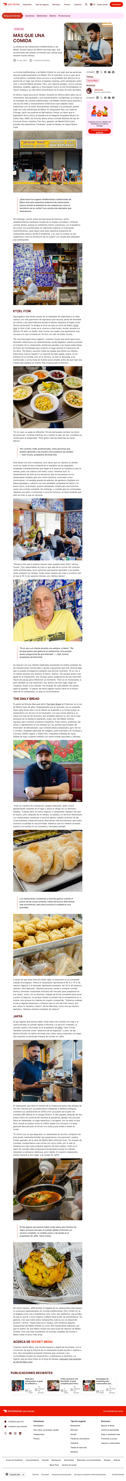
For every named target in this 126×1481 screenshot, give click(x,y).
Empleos (107, 1460)
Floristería (74, 1443)
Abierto (52, 16)
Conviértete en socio (113, 1411)
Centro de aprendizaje (110, 1430)
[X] (101, 72)
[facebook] (105, 72)
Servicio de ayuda (69, 1465)
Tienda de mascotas (79, 1447)
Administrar (41, 16)
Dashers (45, 1460)
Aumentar (29, 16)
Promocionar (64, 16)
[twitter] (5, 1434)
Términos (35, 1474)
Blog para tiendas (12, 16)
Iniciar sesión (102, 4)
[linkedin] (97, 72)
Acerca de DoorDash (14, 1460)
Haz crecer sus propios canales (46, 1430)
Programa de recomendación (61, 1474)
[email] (109, 72)
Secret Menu (92, 80)
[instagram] (15, 1434)
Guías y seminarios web (110, 1434)
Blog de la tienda (107, 1426)
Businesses (56, 1460)
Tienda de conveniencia (80, 1439)
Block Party (54, 1465)
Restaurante (75, 1426)
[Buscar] (86, 4)
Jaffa (60, 1027)
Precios (36, 1439)
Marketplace (38, 1426)
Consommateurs (32, 1460)
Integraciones (38, 1434)
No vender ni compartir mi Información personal (90, 1474)
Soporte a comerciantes (110, 1443)
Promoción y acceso (109, 1439)
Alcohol (73, 1434)
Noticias (117, 1460)
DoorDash (120, 1474)
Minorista (74, 1452)
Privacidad (45, 1474)
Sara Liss (98, 89)
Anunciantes (69, 1460)
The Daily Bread (53, 704)
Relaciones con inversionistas (89, 1460)
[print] (113, 72)
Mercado (74, 1430)
